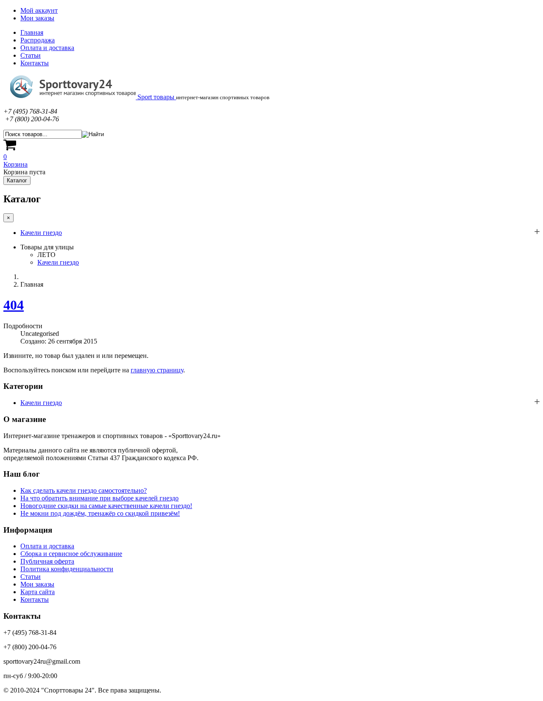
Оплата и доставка (47, 47)
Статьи (30, 55)
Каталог (17, 180)
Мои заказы (37, 18)
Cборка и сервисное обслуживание (71, 553)
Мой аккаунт (39, 10)
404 (13, 305)
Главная (31, 32)
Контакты (34, 63)
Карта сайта (37, 591)
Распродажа (37, 40)
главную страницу (157, 370)
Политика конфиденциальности (66, 569)
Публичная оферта (47, 561)
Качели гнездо (41, 232)
